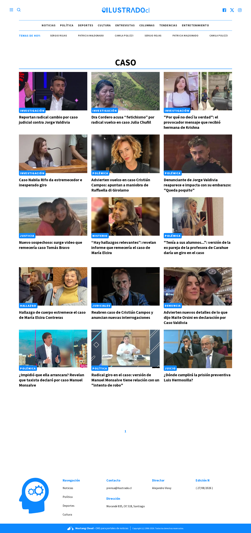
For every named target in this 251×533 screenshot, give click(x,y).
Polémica (100, 173)
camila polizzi (112, 35)
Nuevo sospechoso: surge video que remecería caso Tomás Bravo (50, 245)
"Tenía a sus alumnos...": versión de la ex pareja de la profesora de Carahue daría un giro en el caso (197, 247)
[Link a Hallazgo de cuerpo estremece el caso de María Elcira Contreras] (53, 286)
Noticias (49, 25)
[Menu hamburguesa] (11, 10)
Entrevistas (125, 25)
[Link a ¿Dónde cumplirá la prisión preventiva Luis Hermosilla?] (198, 349)
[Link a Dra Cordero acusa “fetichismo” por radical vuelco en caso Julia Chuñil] (125, 91)
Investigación (32, 110)
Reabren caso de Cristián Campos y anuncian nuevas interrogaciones (122, 315)
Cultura (104, 25)
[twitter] (232, 10)
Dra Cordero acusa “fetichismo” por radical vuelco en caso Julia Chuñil (122, 119)
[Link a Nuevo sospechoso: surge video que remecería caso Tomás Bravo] (53, 216)
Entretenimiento (195, 25)
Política (67, 25)
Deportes (86, 25)
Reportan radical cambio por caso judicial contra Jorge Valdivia (48, 119)
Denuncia (173, 305)
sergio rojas (46, 35)
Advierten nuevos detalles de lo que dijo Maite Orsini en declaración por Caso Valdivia (195, 317)
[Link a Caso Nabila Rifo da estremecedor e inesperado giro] (53, 153)
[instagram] (240, 10)
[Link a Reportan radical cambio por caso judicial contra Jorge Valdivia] (53, 91)
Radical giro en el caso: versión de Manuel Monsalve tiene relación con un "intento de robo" (125, 380)
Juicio (170, 368)
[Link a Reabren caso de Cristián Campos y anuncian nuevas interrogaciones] (125, 286)
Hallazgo (28, 305)
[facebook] (224, 10)
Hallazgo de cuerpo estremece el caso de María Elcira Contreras (52, 315)
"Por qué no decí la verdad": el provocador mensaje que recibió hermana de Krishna (192, 122)
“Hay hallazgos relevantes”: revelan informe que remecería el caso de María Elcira (123, 247)
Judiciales (101, 305)
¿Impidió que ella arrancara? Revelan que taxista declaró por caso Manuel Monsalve (51, 380)
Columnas (147, 25)
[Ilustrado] (125, 10)
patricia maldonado (79, 35)
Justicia (27, 236)
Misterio (99, 236)
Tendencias (168, 25)
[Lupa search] (19, 10)
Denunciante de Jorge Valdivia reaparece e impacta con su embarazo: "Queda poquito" (197, 185)
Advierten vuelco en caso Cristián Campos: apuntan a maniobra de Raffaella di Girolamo (120, 185)
